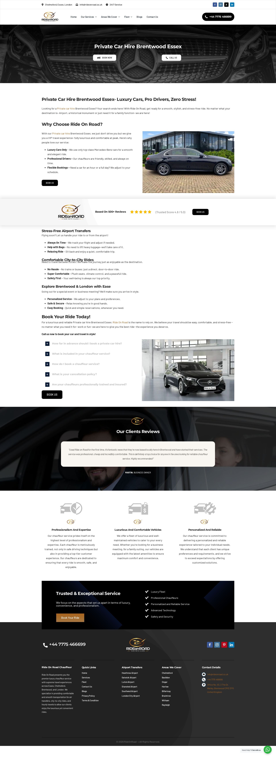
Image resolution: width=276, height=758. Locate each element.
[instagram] (220, 4)
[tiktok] (226, 4)
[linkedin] (232, 4)
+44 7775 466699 (215, 679)
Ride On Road (120, 322)
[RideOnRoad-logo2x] (50, 13)
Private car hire (66, 108)
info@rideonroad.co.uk (217, 674)
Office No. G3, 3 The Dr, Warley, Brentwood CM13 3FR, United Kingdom (220, 688)
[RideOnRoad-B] (138, 639)
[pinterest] (224, 645)
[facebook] (215, 4)
